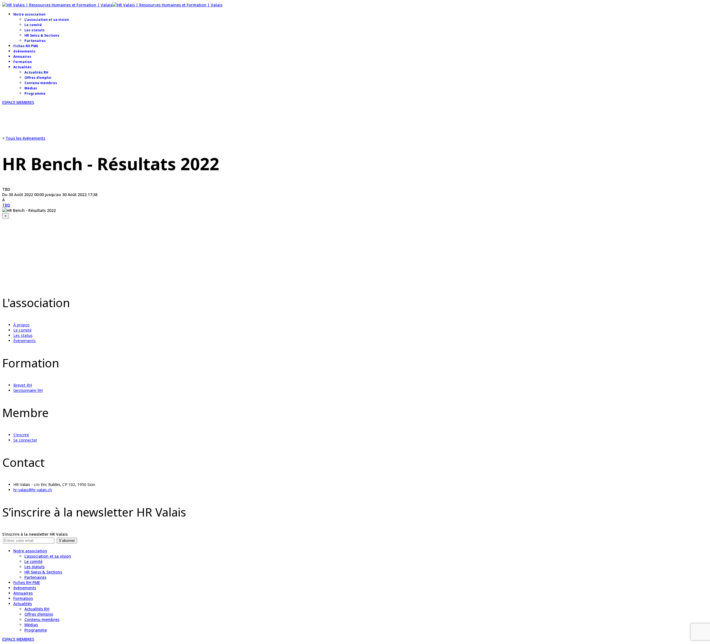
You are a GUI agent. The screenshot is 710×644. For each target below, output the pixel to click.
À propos (21, 324)
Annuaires (22, 56)
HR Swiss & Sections (41, 35)
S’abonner (67, 540)
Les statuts (34, 30)
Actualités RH (36, 72)
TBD (6, 205)
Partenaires (35, 40)
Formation (22, 61)
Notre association (29, 14)
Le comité (33, 24)
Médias (30, 88)
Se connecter (25, 440)
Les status (22, 335)
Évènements (24, 340)
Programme (34, 93)
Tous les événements (25, 138)
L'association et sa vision (46, 19)
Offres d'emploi (37, 77)
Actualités (22, 67)
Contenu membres (40, 83)
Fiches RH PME (25, 46)
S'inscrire (21, 434)
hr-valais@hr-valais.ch (32, 489)
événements (24, 51)
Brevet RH (22, 385)
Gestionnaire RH (28, 390)
